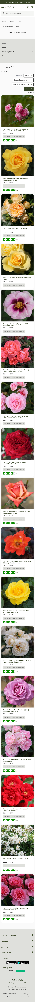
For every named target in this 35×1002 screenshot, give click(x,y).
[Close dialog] (33, 492)
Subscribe (25, 507)
